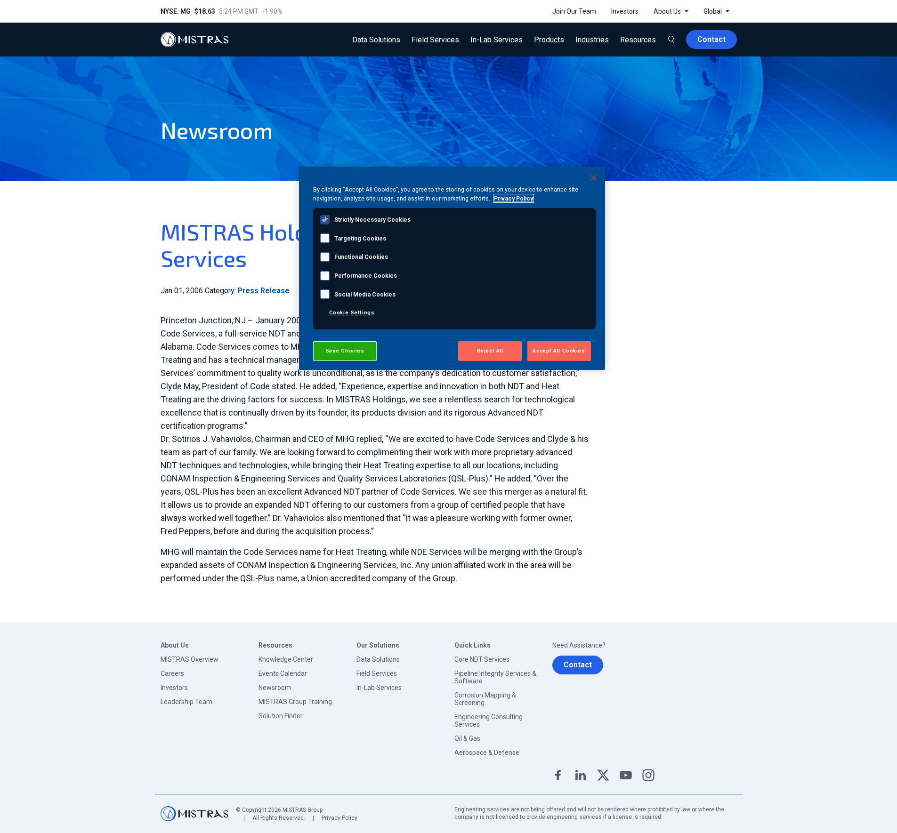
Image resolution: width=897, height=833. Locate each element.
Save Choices (344, 350)
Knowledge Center (286, 659)
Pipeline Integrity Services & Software (495, 677)
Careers (172, 673)
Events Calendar (283, 673)
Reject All (490, 350)
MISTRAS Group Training (295, 701)
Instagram (648, 775)
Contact (578, 664)
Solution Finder (281, 716)
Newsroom (275, 687)
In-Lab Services (379, 687)
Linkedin (580, 775)
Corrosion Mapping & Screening (485, 698)
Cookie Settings (352, 312)
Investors (174, 687)
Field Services (376, 673)
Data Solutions (378, 659)
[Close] (593, 178)
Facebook (558, 775)
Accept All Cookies (559, 350)
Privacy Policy (339, 818)
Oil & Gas (467, 738)
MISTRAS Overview (189, 659)
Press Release (264, 290)
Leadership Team (186, 701)
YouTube (625, 775)
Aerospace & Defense (486, 752)
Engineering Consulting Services (488, 720)
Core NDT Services (481, 659)
